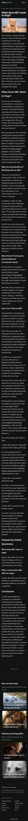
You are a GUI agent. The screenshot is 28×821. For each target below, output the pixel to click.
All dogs (4, 810)
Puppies (4, 805)
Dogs (7, 8)
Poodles (4, 803)
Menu (24, 2)
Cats (16, 810)
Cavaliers (17, 801)
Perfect (7, 2)
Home (3, 8)
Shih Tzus (17, 805)
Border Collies (5, 808)
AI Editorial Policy (14, 819)
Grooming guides (6, 801)
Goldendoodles (19, 803)
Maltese (17, 808)
